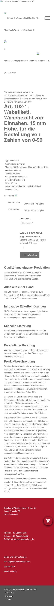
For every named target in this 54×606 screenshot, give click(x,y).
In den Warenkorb (29, 255)
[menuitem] (46, 18)
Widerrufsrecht (10, 571)
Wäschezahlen (18, 95)
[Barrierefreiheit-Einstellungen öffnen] (48, 521)
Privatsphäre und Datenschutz (17, 561)
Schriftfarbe (14, 202)
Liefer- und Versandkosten (15, 556)
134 (33, 391)
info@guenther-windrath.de (22, 60)
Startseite (8, 92)
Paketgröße (14, 209)
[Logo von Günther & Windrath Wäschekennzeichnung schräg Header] (21, 6)
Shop (14, 92)
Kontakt (8, 599)
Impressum (9, 596)
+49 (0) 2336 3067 (19, 532)
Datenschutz (9, 593)
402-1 (6, 491)
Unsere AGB (9, 566)
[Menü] (46, 18)
